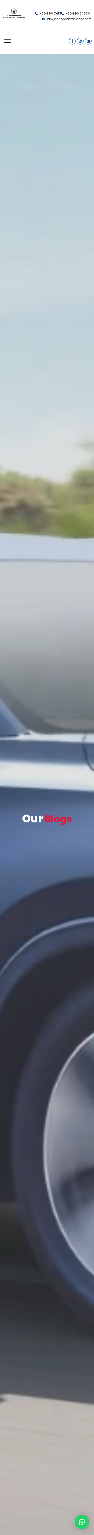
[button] (82, 1522)
